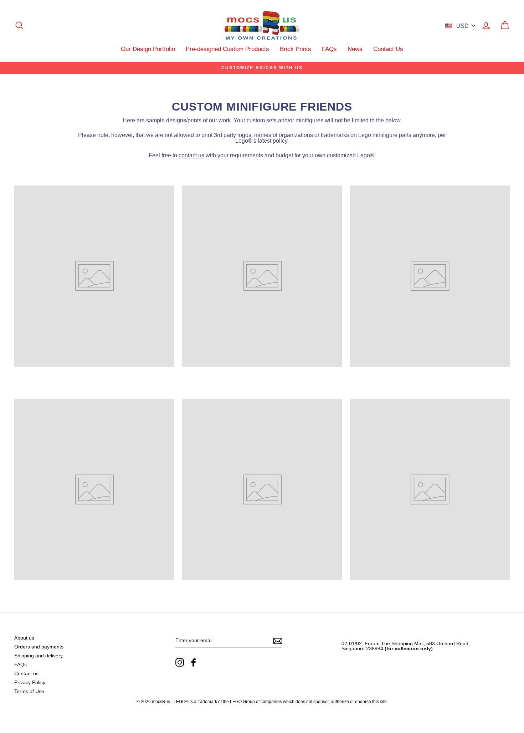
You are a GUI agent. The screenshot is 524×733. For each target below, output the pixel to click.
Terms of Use (29, 691)
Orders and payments (38, 647)
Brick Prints (295, 49)
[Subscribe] (277, 641)
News (355, 49)
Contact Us (388, 49)
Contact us (26, 673)
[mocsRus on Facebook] (193, 662)
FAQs (329, 49)
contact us (191, 155)
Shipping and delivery (38, 655)
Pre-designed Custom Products (227, 49)
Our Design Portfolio (148, 49)
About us (24, 638)
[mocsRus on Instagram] (179, 662)
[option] (262, 67)
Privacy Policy (29, 682)
